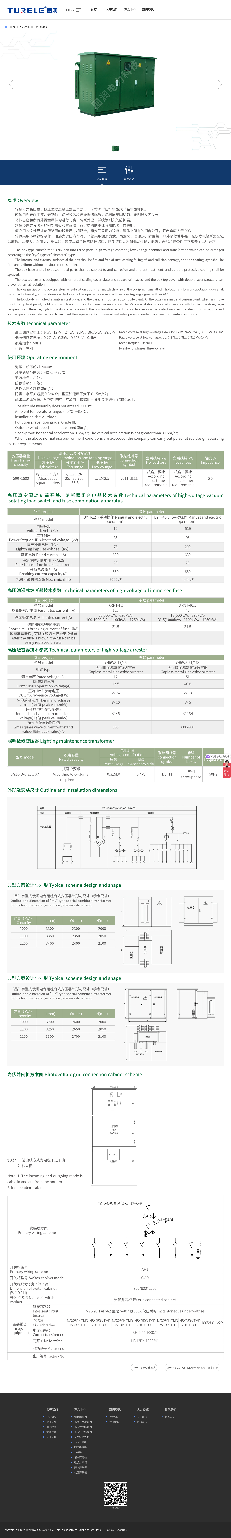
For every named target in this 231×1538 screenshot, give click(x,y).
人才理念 (142, 1416)
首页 (12, 27)
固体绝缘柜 (80, 1447)
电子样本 (51, 1426)
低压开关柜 (80, 1472)
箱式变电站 (80, 1457)
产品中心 (24, 27)
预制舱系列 (41, 27)
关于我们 (52, 1409)
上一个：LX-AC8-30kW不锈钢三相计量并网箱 (192, 1367)
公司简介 (51, 1416)
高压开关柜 (80, 1467)
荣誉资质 (51, 1432)
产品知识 (114, 1416)
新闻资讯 (115, 1409)
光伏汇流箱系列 (83, 1432)
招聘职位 (142, 1421)
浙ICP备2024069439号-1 (91, 1530)
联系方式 (170, 1416)
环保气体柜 (80, 1442)
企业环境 (51, 1437)
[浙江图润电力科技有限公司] (32, 10)
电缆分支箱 (80, 1462)
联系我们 (170, 1409)
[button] (220, 84)
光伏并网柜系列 (83, 1421)
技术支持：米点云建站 (117, 1530)
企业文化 (51, 1421)
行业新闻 (114, 1421)
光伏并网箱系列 (83, 1426)
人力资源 (143, 1409)
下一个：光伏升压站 (144, 1367)
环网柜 (78, 1452)
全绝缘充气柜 (81, 1437)
